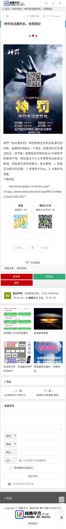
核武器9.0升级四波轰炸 (15, 333)
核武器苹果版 (41, 333)
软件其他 (17, 8)
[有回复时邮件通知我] (8, 484)
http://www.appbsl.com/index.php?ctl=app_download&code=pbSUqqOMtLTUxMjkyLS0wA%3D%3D (32, 191)
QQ (8, 460)
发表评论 (34, 16)
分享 (45, 247)
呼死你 (49, 276)
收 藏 (33, 36)
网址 (8, 452)
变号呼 (16, 276)
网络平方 (33, 297)
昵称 (11, 436)
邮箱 (11, 444)
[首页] (61, 499)
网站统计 (33, 523)
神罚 (6, 143)
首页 (7, 8)
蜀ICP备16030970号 (50, 508)
